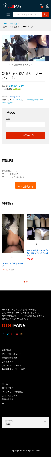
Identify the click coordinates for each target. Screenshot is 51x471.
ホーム (5, 384)
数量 (8, 119)
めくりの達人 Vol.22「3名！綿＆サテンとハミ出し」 (37, 252)
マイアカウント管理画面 (12, 392)
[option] (13, 244)
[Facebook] (3, 334)
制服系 (10, 103)
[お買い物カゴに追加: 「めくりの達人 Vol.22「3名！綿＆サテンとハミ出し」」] (37, 244)
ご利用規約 (7, 350)
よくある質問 (7, 362)
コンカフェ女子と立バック (12, 264)
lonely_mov (16, 86)
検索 (8, 424)
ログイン (6, 403)
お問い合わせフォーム (11, 365)
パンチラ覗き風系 (31, 100)
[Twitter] (7, 334)
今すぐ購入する (25, 186)
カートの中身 (7, 388)
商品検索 (45, 14)
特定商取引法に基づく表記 (13, 369)
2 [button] (27, 282)
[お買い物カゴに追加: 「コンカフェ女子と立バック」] (12, 257)
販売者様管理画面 (9, 358)
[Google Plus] (12, 334)
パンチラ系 (17, 100)
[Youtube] (17, 334)
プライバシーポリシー (11, 354)
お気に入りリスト (9, 395)
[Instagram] (21, 334)
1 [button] (24, 282)
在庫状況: (8, 89)
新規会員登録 (7, 399)
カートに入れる (25, 135)
